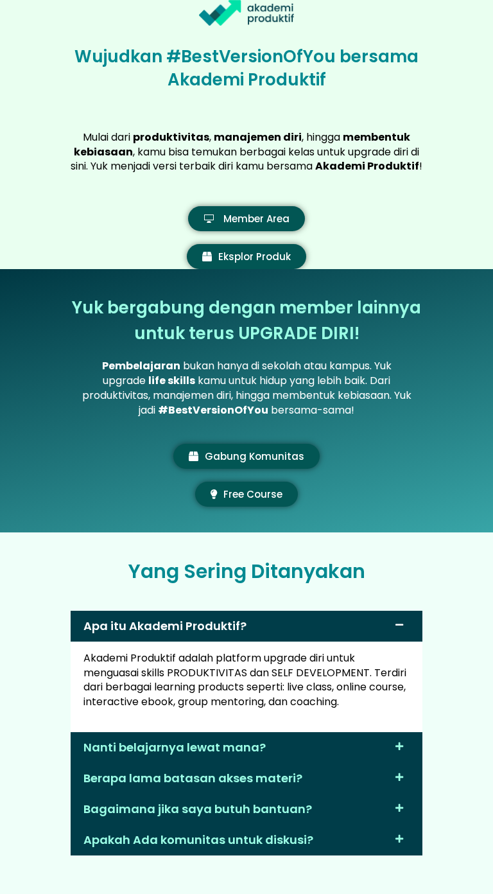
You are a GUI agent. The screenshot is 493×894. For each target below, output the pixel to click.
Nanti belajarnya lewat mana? (174, 747)
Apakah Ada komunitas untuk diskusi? (198, 840)
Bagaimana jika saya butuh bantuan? (197, 809)
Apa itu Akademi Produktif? (164, 626)
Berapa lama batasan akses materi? (192, 778)
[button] (246, 626)
